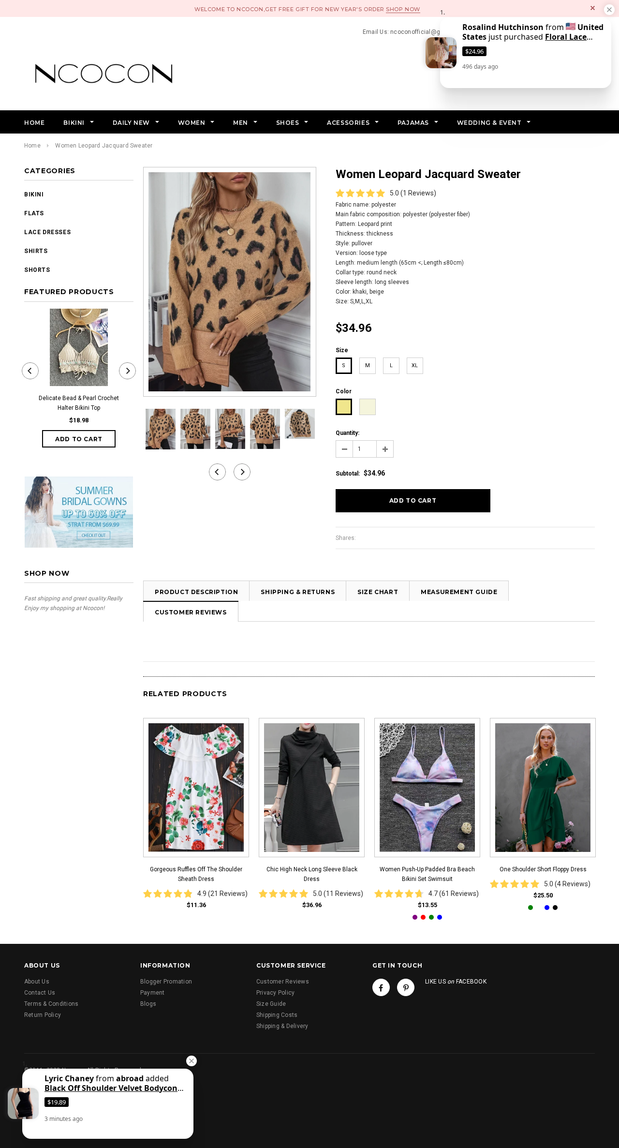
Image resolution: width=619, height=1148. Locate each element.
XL (415, 365)
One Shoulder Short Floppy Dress (543, 869)
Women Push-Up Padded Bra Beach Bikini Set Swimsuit (427, 874)
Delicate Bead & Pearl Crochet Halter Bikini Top (79, 403)
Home (32, 145)
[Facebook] (381, 987)
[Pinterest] (405, 987)
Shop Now (403, 9)
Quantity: (347, 433)
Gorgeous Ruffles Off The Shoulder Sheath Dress (196, 874)
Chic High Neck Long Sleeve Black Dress (311, 874)
